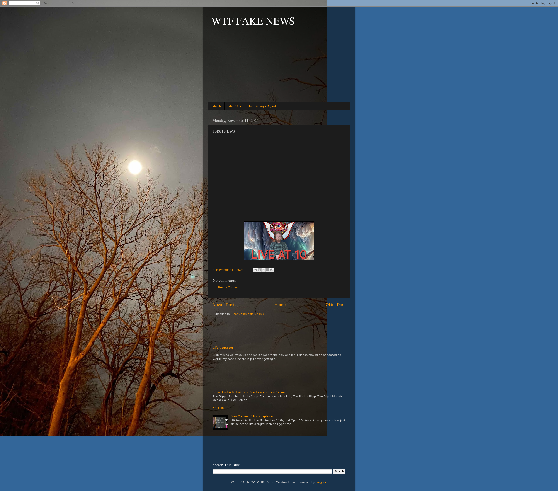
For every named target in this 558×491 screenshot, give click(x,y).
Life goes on (223, 347)
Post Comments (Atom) (247, 313)
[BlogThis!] (259, 270)
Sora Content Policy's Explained (252, 416)
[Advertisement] (279, 70)
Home (280, 304)
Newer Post (223, 304)
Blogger (321, 482)
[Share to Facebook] (267, 270)
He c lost (219, 407)
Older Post (335, 304)
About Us (234, 106)
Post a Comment (229, 287)
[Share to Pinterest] (272, 270)
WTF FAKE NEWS (253, 20)
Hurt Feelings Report (262, 106)
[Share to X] (263, 270)
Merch (216, 106)
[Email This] (255, 270)
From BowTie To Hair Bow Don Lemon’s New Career (249, 392)
